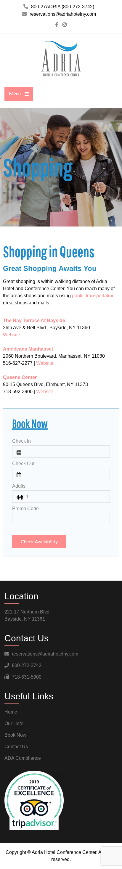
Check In (21, 441)
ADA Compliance (22, 758)
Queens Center (20, 377)
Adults (18, 486)
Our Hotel (14, 723)
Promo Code (25, 508)
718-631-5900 (26, 677)
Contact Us (16, 746)
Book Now (15, 735)
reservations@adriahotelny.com (45, 653)
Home (10, 711)
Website (11, 334)
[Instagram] (64, 24)
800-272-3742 (26, 665)
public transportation (93, 295)
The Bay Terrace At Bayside (34, 320)
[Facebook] (56, 24)
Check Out (23, 463)
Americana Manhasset (28, 348)
